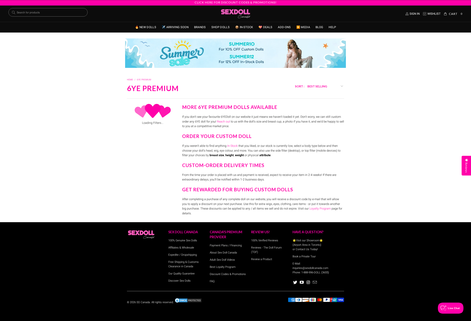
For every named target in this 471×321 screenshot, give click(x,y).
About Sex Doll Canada (223, 252)
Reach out (223, 121)
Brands (200, 27)
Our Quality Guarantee (181, 273)
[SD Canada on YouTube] (302, 282)
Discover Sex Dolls (179, 280)
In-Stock (232, 146)
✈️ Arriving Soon (175, 27)
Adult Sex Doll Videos (222, 259)
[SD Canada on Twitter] (295, 282)
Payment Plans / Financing (226, 245)
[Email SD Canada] (315, 282)
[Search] (13, 12)
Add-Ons (284, 27)
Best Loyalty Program (223, 267)
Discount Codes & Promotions (228, 274)
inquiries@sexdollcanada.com (310, 268)
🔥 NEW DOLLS (145, 27)
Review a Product (261, 259)
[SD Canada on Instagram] (308, 282)
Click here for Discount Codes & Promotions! (236, 2)
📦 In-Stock (244, 27)
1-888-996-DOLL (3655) (315, 272)
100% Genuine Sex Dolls (182, 240)
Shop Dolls (220, 27)
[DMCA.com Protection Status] (188, 302)
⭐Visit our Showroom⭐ (308, 240)
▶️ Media (303, 27)
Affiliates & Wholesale (181, 247)
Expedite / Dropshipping (182, 254)
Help (332, 27)
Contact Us (302, 249)
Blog (319, 27)
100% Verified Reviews (264, 240)
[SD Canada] (235, 13)
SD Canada (143, 302)
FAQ (212, 281)
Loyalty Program (320, 208)
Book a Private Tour (304, 256)
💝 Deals (265, 27)
